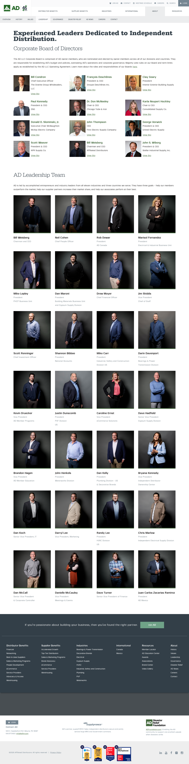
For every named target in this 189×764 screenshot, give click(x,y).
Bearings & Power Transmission (89, 649)
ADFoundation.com (153, 729)
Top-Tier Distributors (49, 653)
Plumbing (80, 673)
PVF (78, 677)
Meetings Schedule (144, 3)
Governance (58, 19)
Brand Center (147, 665)
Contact (127, 3)
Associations (147, 661)
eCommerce (11, 669)
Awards (145, 657)
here (135, 67)
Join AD (115, 3)
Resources (177, 11)
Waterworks (81, 680)
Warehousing (11, 680)
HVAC (79, 665)
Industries (106, 11)
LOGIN (13, 722)
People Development (15, 665)
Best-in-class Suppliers (15, 657)
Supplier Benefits (80, 11)
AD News (89, 19)
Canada (119, 649)
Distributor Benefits (47, 11)
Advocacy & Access (14, 677)
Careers (160, 3)
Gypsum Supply (83, 661)
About (155, 11)
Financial (10, 649)
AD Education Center (150, 653)
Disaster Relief (74, 19)
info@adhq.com (22, 734)
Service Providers (13, 673)
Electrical (80, 657)
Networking (11, 653)
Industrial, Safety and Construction (90, 669)
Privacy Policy (55, 752)
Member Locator (149, 649)
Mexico (119, 653)
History (19, 19)
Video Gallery (147, 669)
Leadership (43, 19)
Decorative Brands (84, 653)
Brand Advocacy (48, 661)
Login (185, 3)
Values (30, 19)
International (131, 11)
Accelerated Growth (49, 649)
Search (172, 3)
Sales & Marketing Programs (18, 661)
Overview (7, 19)
